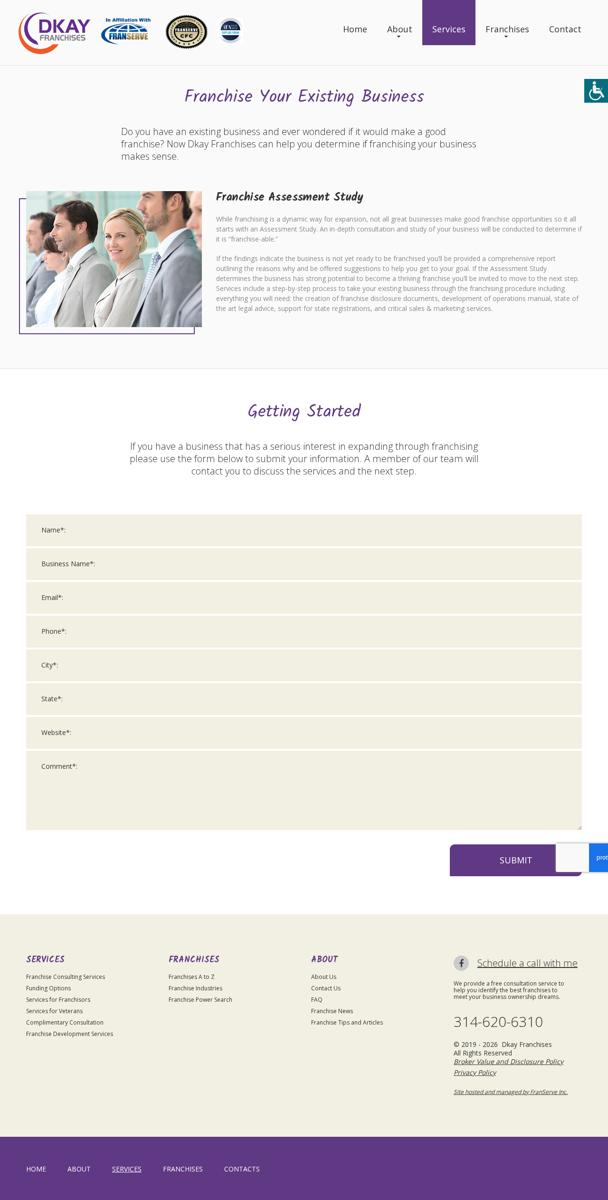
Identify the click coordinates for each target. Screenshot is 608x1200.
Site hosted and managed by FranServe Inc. (511, 1092)
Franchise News (332, 1011)
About (399, 29)
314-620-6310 (498, 1022)
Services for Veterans (54, 1011)
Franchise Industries (195, 988)
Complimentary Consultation (65, 1022)
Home (355, 29)
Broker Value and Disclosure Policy (508, 1061)
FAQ (317, 1000)
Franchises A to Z (192, 977)
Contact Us (326, 988)
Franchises (507, 29)
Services (449, 29)
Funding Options (48, 988)
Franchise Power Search (200, 1000)
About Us (323, 977)
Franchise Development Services (69, 1034)
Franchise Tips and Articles (347, 1022)
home (36, 1168)
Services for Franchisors (58, 1000)
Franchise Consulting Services (65, 977)
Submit (516, 860)
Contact (565, 29)
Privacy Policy (475, 1072)
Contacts (242, 1168)
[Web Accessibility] (596, 91)
